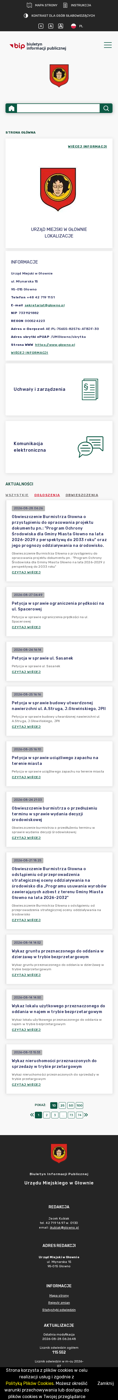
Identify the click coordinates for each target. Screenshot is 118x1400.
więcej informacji (87, 146)
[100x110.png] (59, 75)
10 (54, 1105)
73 (71, 1115)
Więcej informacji (29, 353)
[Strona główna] (11, 108)
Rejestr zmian (59, 1303)
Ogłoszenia (47, 495)
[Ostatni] (86, 1115)
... (63, 1115)
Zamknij (105, 1383)
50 (71, 1105)
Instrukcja (81, 5)
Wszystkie (17, 495)
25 (62, 1105)
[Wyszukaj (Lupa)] (106, 108)
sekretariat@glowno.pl (44, 305)
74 (80, 1115)
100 (79, 1105)
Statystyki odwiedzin (59, 1310)
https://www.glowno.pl (55, 345)
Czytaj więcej (26, 572)
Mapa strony (46, 5)
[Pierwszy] (32, 1115)
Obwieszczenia (82, 495)
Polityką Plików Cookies (30, 1383)
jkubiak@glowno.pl (64, 1227)
